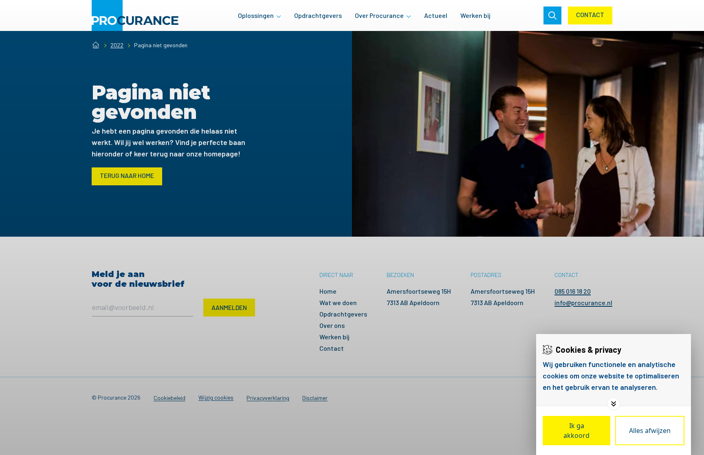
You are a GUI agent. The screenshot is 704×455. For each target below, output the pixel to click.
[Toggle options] (613, 403)
